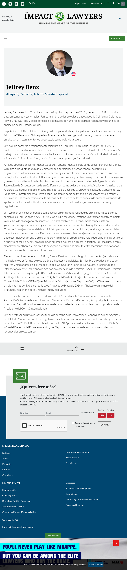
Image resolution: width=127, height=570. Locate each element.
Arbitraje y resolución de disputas (82, 499)
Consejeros (7, 475)
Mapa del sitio (72, 457)
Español (110, 410)
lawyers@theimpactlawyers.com (17, 527)
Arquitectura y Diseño (13, 506)
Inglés (101, 410)
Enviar (105, 424)
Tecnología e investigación (78, 488)
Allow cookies (96, 564)
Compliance (71, 494)
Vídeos (5, 458)
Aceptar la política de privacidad (85, 425)
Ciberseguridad (9, 495)
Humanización (9, 490)
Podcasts (6, 464)
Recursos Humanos (75, 505)
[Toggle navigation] (5, 39)
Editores (6, 469)
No (102, 415)
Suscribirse (117, 38)
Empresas (70, 482)
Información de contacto (78, 452)
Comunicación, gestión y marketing (19, 512)
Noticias (6, 453)
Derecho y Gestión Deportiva (16, 501)
